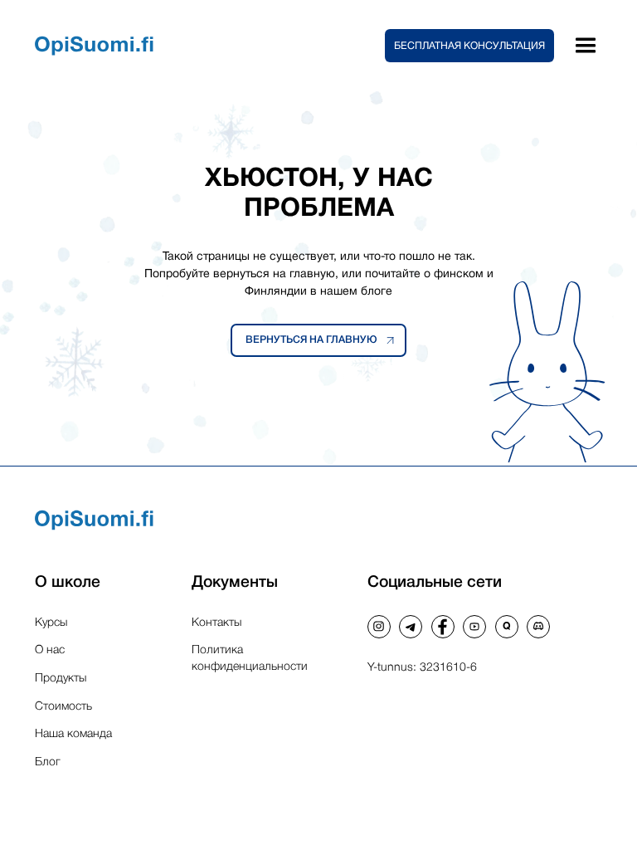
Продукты (60, 678)
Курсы (51, 623)
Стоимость (63, 706)
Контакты (216, 623)
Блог (48, 762)
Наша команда (73, 734)
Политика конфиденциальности (250, 658)
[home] (210, 46)
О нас (50, 650)
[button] (469, 45)
